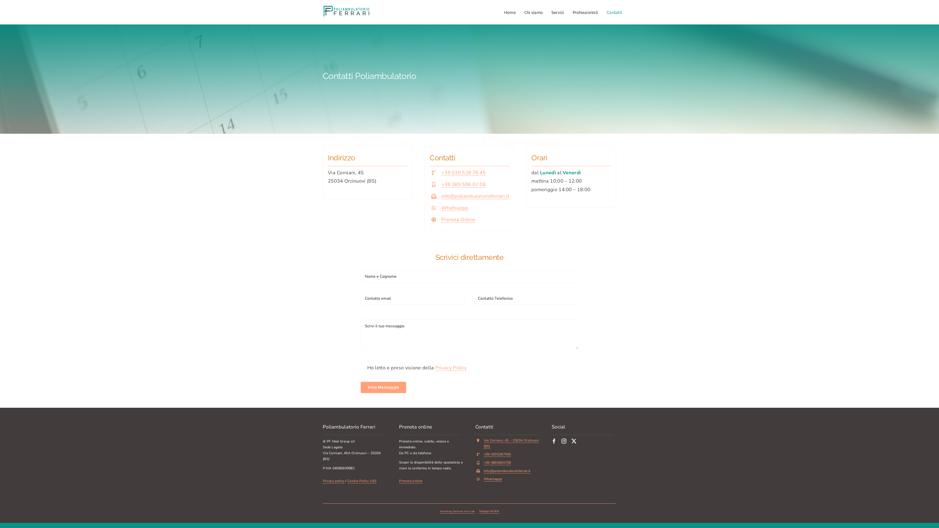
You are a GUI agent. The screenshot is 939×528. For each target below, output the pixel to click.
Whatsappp (455, 208)
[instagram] (563, 441)
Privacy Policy (451, 367)
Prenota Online (458, 219)
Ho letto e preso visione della (417, 367)
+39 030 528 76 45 (463, 172)
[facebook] (554, 441)
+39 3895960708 (497, 462)
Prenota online (410, 481)
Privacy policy (333, 481)
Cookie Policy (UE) (361, 481)
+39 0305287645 (497, 454)
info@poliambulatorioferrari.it (475, 196)
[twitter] (573, 441)
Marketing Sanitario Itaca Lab (457, 511)
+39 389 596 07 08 (463, 184)
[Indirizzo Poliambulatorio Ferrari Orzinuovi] (368, 172)
